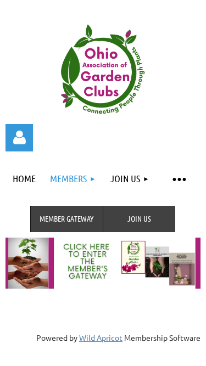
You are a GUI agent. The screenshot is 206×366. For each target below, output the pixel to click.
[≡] (179, 178)
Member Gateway (66, 218)
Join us (139, 218)
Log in (19, 137)
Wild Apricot (101, 337)
